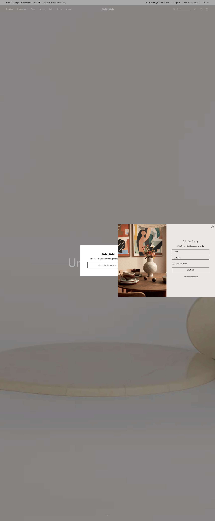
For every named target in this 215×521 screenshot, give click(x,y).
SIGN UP (190, 270)
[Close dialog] (212, 226)
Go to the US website (107, 265)
